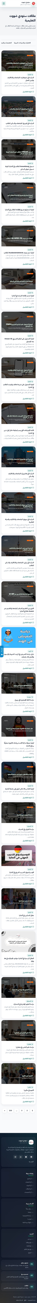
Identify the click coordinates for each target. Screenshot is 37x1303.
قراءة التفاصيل (27, 92)
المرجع (29, 1253)
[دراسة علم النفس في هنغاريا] (18, 1030)
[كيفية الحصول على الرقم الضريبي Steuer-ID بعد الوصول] (18, 322)
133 (10, 1110)
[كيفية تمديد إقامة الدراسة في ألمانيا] (18, 279)
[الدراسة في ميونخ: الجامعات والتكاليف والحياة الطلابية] (18, 502)
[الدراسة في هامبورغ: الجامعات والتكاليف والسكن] (18, 457)
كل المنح (29, 1179)
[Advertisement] (19, 1159)
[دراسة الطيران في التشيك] (18, 812)
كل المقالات (28, 1189)
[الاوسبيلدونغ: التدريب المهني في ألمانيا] (18, 855)
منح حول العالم (27, 1249)
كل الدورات (28, 1185)
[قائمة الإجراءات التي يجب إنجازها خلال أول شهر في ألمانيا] (18, 413)
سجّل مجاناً (28, 1209)
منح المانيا (29, 1246)
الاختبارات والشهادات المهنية (22, 43)
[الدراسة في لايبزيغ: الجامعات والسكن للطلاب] (18, 106)
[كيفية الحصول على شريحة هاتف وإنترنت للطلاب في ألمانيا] (18, 367)
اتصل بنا (29, 1219)
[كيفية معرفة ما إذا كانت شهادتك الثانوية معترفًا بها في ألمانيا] (18, 726)
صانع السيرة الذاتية (27, 1222)
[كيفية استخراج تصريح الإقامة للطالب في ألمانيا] (18, 193)
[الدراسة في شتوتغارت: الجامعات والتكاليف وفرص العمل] (18, 60)
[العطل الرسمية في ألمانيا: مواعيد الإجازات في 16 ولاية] (18, 941)
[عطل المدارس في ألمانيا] (18, 898)
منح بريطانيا (28, 1242)
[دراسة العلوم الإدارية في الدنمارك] (18, 987)
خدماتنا (29, 1212)
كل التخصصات (27, 1192)
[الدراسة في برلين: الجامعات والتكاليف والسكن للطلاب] (18, 545)
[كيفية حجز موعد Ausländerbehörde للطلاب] (18, 236)
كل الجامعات (28, 1182)
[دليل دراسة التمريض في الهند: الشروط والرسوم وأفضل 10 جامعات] (18, 637)
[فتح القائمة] (3, 3)
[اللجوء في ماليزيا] (18, 1073)
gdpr (25, 1300)
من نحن (29, 1239)
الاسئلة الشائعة (19, 1300)
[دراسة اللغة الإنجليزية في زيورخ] (18, 683)
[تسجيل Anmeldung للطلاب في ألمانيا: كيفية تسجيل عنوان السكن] (18, 149)
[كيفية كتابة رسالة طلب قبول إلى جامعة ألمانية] (18, 772)
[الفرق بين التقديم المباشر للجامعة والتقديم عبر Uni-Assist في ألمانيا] (18, 591)
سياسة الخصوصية (27, 1216)
